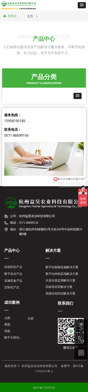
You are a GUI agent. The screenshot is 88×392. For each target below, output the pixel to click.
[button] (82, 5)
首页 (30, 16)
